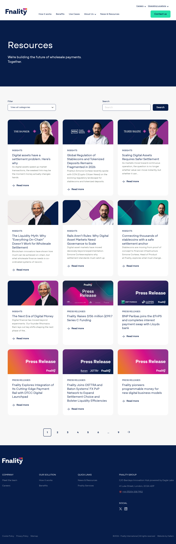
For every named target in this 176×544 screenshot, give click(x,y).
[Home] (17, 10)
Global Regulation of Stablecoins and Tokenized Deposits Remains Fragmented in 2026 (85, 161)
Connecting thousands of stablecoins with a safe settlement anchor (140, 239)
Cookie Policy (8, 536)
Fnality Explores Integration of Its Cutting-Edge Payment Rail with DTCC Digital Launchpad (33, 390)
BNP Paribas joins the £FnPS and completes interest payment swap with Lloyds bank (142, 322)
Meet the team (9, 480)
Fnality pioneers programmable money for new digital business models (142, 388)
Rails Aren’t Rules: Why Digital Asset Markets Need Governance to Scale (87, 239)
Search (105, 101)
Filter (10, 101)
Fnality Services (86, 486)
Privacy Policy (22, 536)
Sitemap (34, 536)
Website (161, 536)
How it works (46, 480)
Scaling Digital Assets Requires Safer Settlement (140, 157)
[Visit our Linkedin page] (125, 508)
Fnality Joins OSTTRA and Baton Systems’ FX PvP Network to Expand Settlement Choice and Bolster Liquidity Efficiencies (87, 392)
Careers (6, 486)
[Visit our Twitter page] (120, 508)
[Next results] (129, 432)
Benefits (43, 486)
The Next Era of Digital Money (32, 316)
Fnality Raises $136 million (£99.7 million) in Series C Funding (97, 318)
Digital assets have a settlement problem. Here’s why (31, 159)
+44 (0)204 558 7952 (132, 492)
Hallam (171, 536)
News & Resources (87, 480)
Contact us (160, 14)
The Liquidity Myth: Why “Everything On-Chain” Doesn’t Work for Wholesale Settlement (31, 241)
